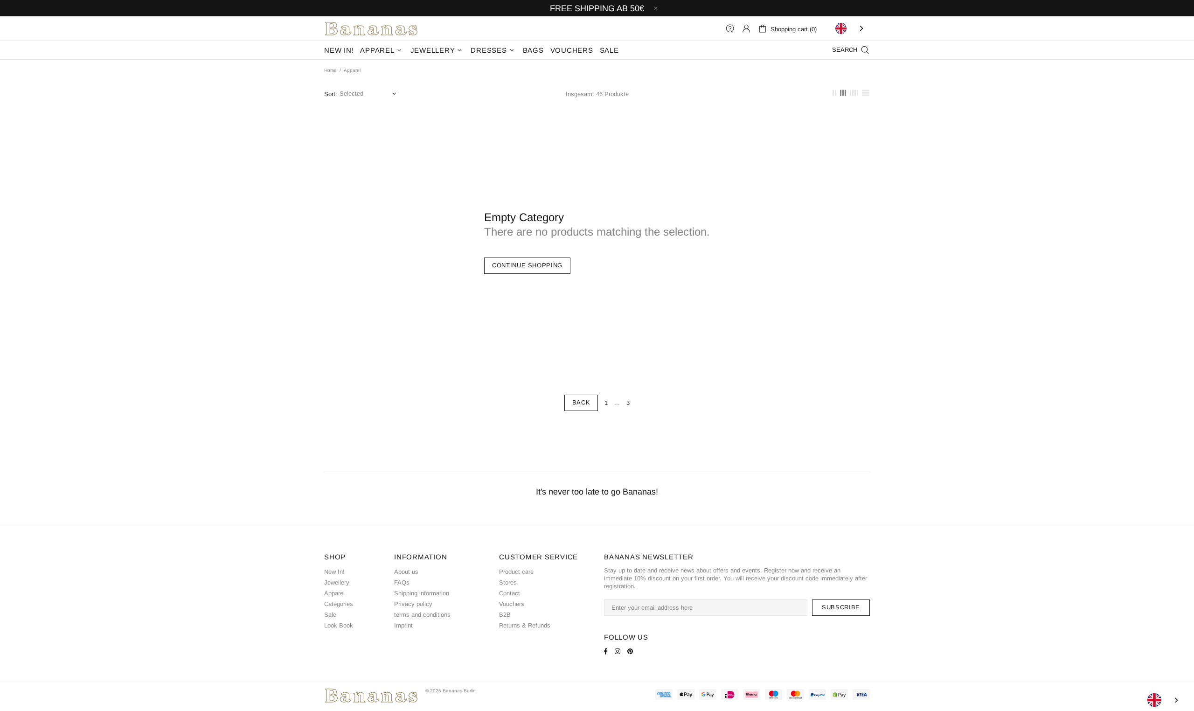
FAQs (402, 582)
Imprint (403, 625)
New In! (334, 571)
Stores (508, 582)
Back (581, 402)
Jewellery (336, 582)
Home (330, 70)
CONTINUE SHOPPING (527, 265)
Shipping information (421, 593)
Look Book (338, 625)
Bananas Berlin (371, 28)
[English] (850, 28)
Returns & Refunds (524, 625)
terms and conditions (422, 614)
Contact (509, 593)
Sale (330, 614)
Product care (516, 571)
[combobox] (850, 28)
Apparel (334, 593)
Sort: (330, 94)
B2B (505, 614)
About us (406, 571)
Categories (338, 603)
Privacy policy (413, 603)
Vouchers (511, 603)
